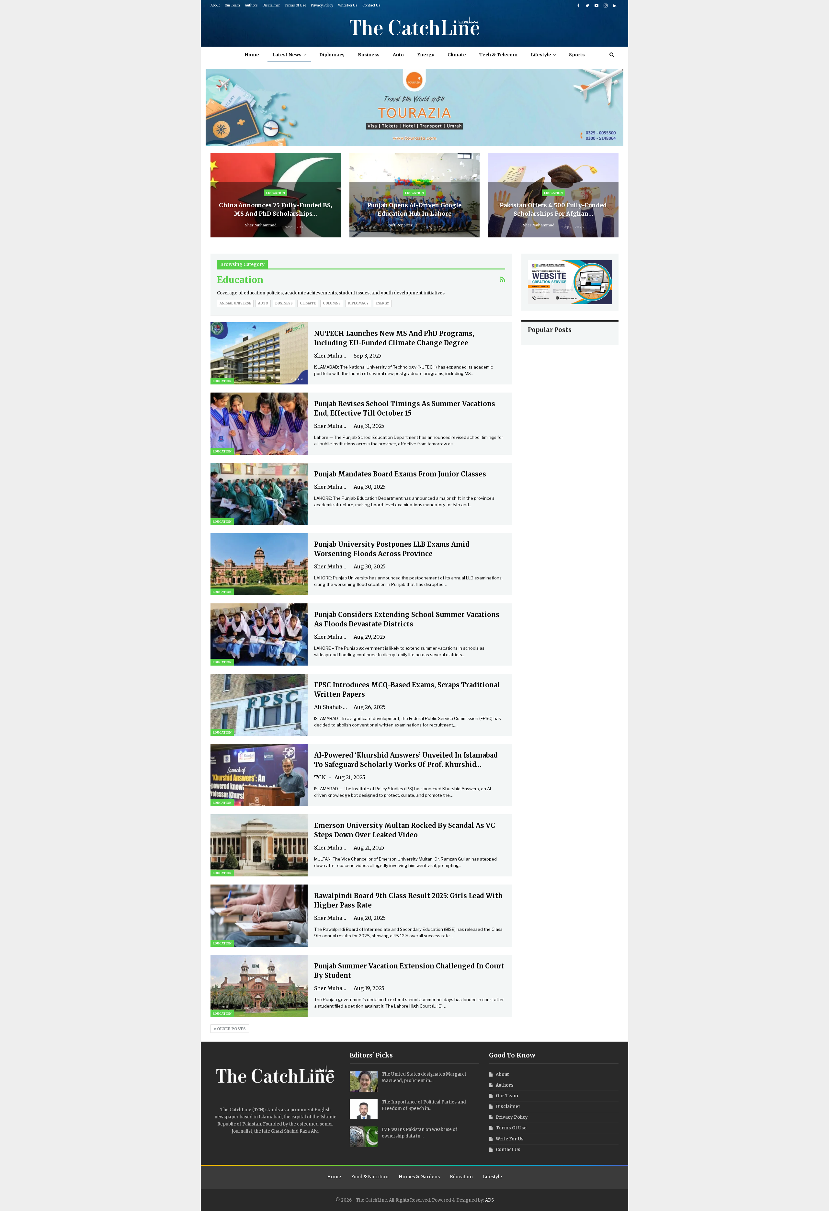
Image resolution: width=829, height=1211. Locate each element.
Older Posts (231, 1028)
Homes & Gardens (419, 1177)
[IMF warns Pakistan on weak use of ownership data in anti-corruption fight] (364, 1136)
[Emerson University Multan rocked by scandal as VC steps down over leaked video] (259, 845)
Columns (332, 303)
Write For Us (348, 5)
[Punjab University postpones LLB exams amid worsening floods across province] (259, 564)
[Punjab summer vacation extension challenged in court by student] (259, 986)
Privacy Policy (322, 5)
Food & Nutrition (370, 1177)
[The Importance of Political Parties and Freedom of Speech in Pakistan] (364, 1109)
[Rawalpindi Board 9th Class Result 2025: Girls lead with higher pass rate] (259, 916)
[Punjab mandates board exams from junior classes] (259, 494)
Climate (457, 55)
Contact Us (371, 5)
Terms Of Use (295, 5)
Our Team (232, 5)
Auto (398, 55)
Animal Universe (235, 303)
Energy (425, 55)
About (215, 5)
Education (275, 193)
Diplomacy (332, 55)
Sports (577, 55)
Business (369, 55)
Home (251, 55)
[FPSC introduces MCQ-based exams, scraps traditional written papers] (259, 705)
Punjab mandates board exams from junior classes (400, 474)
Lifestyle (541, 55)
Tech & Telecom (498, 55)
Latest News (286, 55)
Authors (251, 5)
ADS (489, 1200)
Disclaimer (271, 5)
